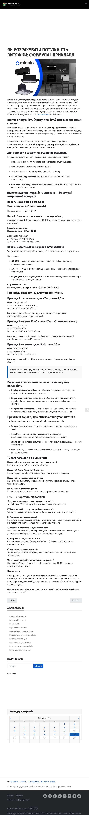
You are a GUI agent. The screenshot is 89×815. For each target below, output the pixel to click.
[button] (86, 4)
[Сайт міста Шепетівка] (11, 4)
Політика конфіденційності (18, 800)
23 (74, 734)
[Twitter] (60, 796)
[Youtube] (79, 796)
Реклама (19, 795)
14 (54, 731)
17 (14, 734)
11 (24, 731)
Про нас (10, 795)
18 (25, 734)
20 (44, 734)
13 (44, 731)
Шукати (38, 666)
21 (54, 734)
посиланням (43, 114)
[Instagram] (69, 796)
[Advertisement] (44, 24)
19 (34, 734)
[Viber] (50, 796)
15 (64, 731)
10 (15, 731)
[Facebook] (55, 796)
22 (64, 734)
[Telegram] (45, 796)
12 (34, 731)
